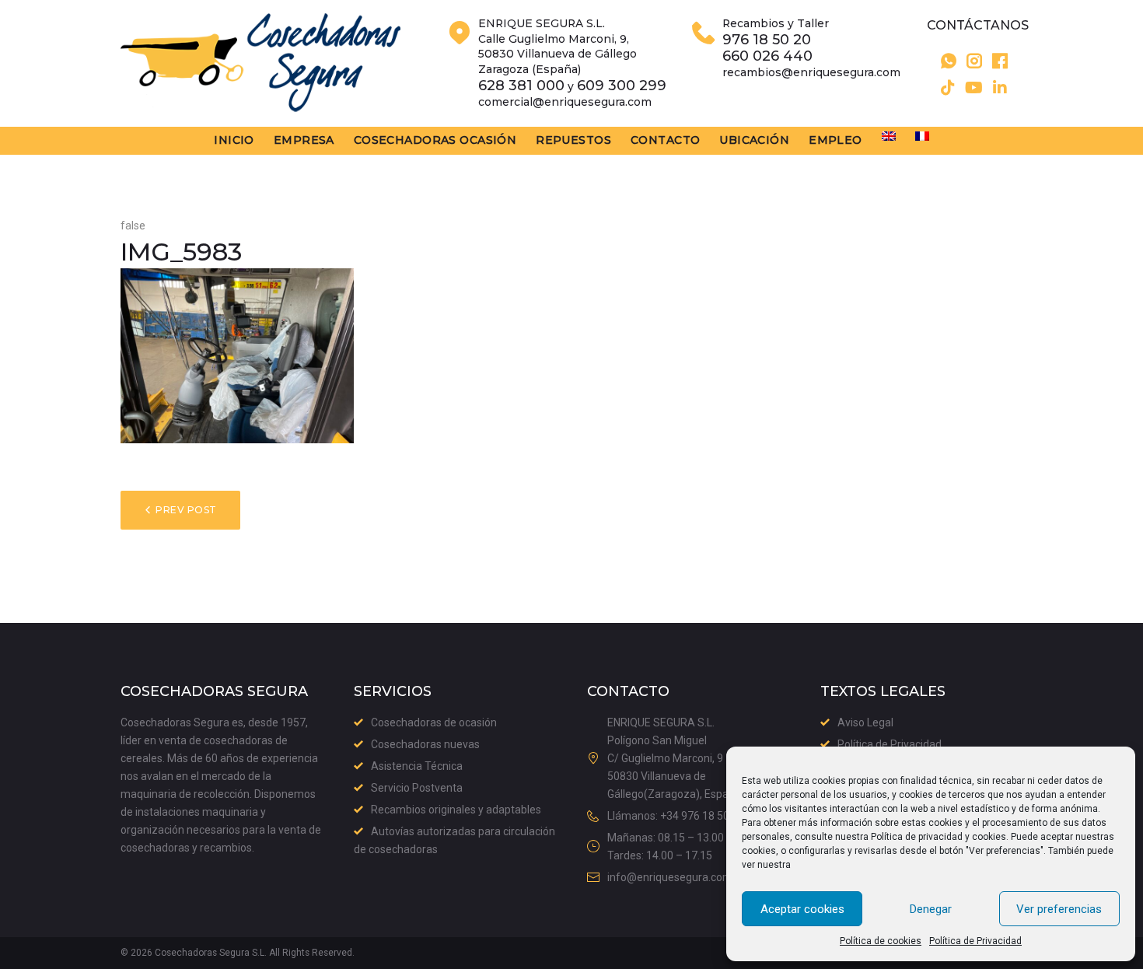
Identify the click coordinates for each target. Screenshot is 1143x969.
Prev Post (186, 510)
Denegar (931, 909)
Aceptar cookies (802, 909)
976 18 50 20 (766, 40)
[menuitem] (889, 136)
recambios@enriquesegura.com (811, 72)
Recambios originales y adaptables (456, 809)
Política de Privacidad (975, 941)
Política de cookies (880, 941)
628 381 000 (521, 86)
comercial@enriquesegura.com (565, 102)
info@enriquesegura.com (669, 877)
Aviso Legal (865, 722)
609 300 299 (621, 86)
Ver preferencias (1059, 909)
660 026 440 (767, 56)
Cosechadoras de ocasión (434, 722)
